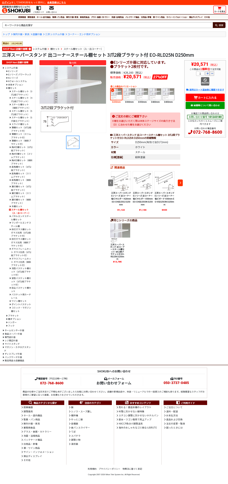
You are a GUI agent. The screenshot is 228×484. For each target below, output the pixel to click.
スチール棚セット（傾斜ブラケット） (21, 106)
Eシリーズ (13, 71)
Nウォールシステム (17, 81)
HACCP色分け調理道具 (131, 423)
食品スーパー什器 (13, 333)
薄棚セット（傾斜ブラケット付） (21, 142)
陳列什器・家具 (72, 17)
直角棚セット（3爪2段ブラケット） (21, 168)
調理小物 (75, 439)
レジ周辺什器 (11, 340)
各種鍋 (74, 423)
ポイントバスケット (21, 304)
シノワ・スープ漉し (81, 411)
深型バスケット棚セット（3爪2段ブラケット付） (21, 281)
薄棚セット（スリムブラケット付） (21, 135)
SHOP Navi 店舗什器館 (15, 48)
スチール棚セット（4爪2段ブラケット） (21, 99)
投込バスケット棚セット (21, 289)
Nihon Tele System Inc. (114, 475)
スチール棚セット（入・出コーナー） (83, 48)
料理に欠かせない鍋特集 (131, 411)
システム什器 (40, 48)
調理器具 (31, 17)
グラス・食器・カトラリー (100, 17)
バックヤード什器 (13, 357)
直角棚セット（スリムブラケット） (21, 175)
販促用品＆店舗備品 (14, 360)
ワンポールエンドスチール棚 (21, 224)
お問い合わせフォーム (113, 382)
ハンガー (12, 322)
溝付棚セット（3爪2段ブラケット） (21, 188)
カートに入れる (207, 98)
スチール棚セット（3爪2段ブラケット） (21, 93)
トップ (6, 34)
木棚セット (17, 206)
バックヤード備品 (132, 17)
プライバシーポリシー (109, 468)
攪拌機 (74, 415)
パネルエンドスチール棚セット (21, 217)
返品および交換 (174, 419)
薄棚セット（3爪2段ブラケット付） (21, 129)
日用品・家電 (146, 17)
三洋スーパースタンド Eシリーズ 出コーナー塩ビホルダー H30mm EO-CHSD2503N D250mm (143, 198)
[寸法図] (72, 142)
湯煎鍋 (74, 444)
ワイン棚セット (19, 300)
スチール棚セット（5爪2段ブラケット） (21, 112)
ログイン (6, 2)
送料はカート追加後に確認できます (206, 89)
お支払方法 (172, 415)
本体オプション (15, 84)
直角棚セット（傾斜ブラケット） (21, 181)
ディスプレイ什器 (13, 353)
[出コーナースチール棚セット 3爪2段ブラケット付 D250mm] (73, 99)
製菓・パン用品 (58, 17)
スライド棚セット (20, 124)
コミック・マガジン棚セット (21, 309)
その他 (207, 17)
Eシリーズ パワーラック (19, 74)
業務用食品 (84, 17)
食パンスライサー (80, 427)
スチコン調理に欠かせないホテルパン (139, 415)
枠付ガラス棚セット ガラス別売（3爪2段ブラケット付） (21, 232)
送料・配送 (172, 411)
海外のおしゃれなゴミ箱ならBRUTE (138, 427)
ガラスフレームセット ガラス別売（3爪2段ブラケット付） (21, 252)
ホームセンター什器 (14, 330)
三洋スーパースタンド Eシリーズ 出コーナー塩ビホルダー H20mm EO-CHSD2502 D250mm (121, 198)
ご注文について (174, 407)
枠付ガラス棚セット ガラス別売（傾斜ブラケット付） (21, 242)
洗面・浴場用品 (117, 17)
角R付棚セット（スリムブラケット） (21, 155)
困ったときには (174, 427)
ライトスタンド (12, 343)
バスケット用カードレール (21, 296)
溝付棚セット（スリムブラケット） (21, 195)
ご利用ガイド (188, 402)
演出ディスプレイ (196, 17)
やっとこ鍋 (77, 419)
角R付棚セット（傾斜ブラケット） (21, 162)
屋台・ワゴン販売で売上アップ (135, 419)
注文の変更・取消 (175, 423)
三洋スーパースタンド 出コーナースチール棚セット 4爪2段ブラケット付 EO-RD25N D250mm (117, 251)
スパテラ (75, 435)
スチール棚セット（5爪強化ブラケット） (21, 119)
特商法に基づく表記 (132, 468)
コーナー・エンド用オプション (83, 34)
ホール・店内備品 (44, 17)
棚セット (55, 48)
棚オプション (14, 318)
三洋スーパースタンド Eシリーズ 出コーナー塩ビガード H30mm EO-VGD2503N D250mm (164, 198)
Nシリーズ (13, 77)
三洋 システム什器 (54, 34)
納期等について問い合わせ (207, 105)
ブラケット (13, 315)
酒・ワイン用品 (159, 17)
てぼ (73, 431)
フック (11, 325)
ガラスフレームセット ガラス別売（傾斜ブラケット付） (21, 262)
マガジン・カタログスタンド (17, 349)
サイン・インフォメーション (176, 17)
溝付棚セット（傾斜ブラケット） (21, 201)
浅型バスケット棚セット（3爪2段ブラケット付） (21, 271)
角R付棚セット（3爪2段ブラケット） (22, 149)
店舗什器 (37, 34)
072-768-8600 (207, 132)
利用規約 (92, 468)
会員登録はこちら (56, 2)
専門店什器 (10, 337)
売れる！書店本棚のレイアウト (135, 407)
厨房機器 (22, 17)
